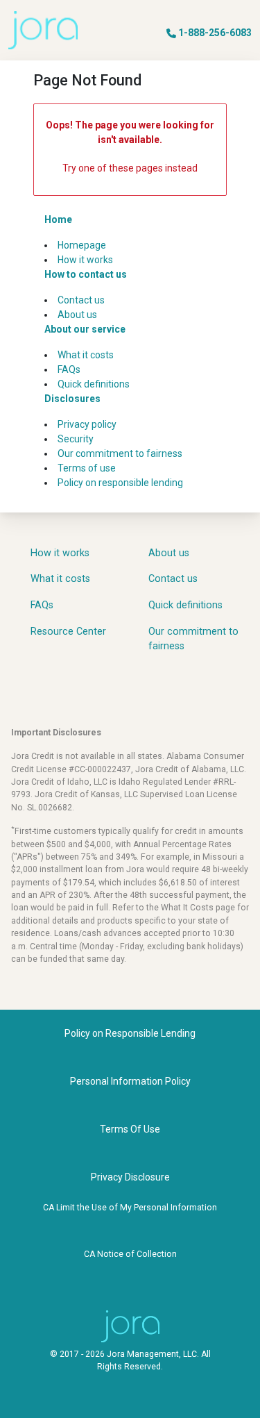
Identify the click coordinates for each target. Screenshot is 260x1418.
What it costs (86, 354)
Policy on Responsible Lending (130, 1033)
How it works (85, 259)
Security (76, 438)
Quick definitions (94, 384)
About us (77, 314)
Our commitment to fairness (120, 453)
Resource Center (68, 631)
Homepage (82, 245)
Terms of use (87, 468)
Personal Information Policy (130, 1081)
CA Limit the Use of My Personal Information (130, 1207)
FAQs (69, 369)
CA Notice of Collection (130, 1254)
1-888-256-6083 (215, 32)
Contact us (81, 300)
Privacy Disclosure (130, 1177)
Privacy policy (87, 424)
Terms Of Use (130, 1129)
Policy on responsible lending (120, 482)
